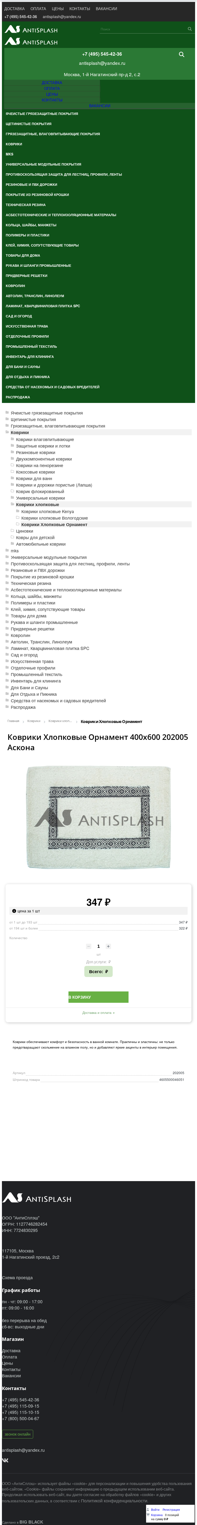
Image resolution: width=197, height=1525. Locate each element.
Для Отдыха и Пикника (34, 694)
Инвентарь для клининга (36, 681)
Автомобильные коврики (41, 544)
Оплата (9, 1356)
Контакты (11, 1369)
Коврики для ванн (34, 478)
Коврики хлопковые (37, 504)
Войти (155, 1509)
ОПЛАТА (38, 8)
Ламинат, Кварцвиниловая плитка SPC (50, 648)
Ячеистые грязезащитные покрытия (47, 413)
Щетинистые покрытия (33, 419)
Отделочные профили (33, 668)
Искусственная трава (32, 661)
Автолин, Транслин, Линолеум (41, 642)
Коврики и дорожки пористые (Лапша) (54, 485)
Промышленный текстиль (36, 674)
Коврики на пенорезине (39, 465)
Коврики (20, 432)
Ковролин (20, 635)
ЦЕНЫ (58, 8)
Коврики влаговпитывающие (45, 439)
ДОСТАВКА (14, 8)
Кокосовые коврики (35, 472)
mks (15, 551)
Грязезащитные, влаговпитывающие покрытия (58, 426)
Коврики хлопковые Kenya (47, 511)
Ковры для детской (35, 537)
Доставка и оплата (96, 1012)
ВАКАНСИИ (106, 8)
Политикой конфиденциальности (114, 1500)
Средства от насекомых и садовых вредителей (58, 700)
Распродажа (23, 707)
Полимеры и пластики (33, 603)
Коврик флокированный (40, 491)
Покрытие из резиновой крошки (42, 577)
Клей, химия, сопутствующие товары (48, 609)
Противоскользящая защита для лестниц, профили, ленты (70, 564)
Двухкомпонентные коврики (44, 459)
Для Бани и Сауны (29, 687)
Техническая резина (31, 583)
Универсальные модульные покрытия (49, 557)
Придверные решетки (32, 629)
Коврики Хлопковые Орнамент (54, 524)
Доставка (11, 1350)
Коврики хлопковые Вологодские (54, 518)
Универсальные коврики (40, 498)
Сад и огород (24, 655)
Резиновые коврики (35, 452)
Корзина (157, 1515)
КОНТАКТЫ (79, 8)
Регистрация (171, 1509)
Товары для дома (28, 616)
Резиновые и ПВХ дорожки (38, 570)
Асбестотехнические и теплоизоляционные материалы (66, 590)
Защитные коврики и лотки (43, 446)
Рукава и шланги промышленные (44, 622)
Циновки (24, 531)
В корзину (79, 997)
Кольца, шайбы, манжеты (36, 596)
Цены (7, 1363)
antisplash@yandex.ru (62, 16)
